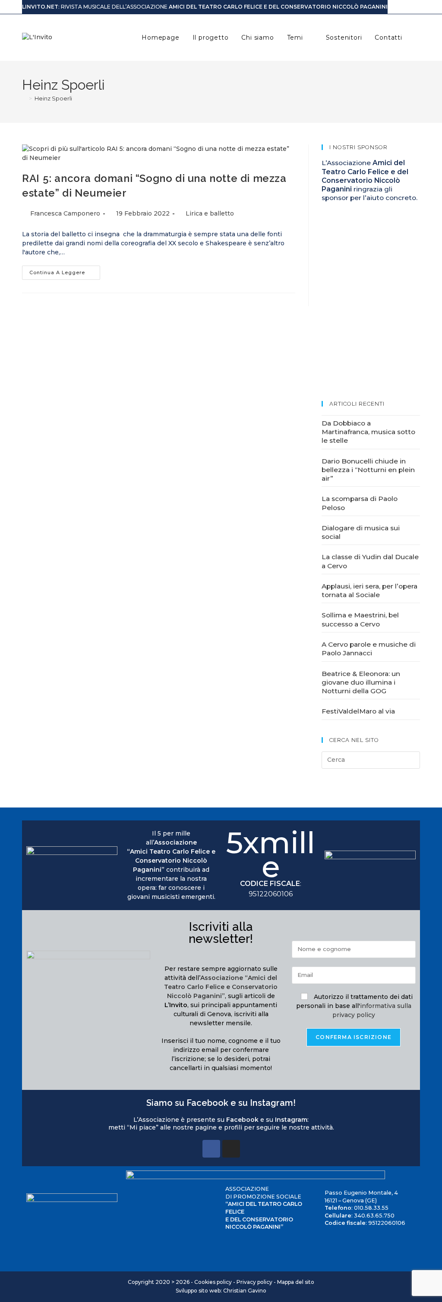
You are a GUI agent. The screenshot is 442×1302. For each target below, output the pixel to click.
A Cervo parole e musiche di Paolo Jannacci (369, 648)
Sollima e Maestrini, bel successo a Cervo (360, 619)
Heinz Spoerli (53, 98)
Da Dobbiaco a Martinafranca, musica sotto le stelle (368, 432)
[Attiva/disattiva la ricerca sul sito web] (417, 37)
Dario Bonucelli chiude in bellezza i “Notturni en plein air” (368, 470)
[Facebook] (211, 1149)
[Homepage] (24, 98)
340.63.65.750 (374, 1215)
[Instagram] (231, 1149)
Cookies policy (213, 1282)
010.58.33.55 (371, 1208)
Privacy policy (254, 1282)
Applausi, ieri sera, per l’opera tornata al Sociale (369, 590)
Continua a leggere (64, 270)
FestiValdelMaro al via (358, 711)
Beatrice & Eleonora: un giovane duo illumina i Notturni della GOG (361, 682)
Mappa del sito (295, 1282)
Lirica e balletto (210, 213)
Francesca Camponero (65, 213)
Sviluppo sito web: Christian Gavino (221, 1290)
